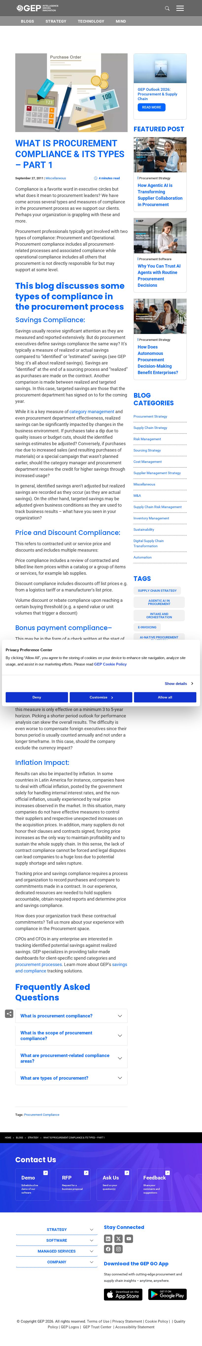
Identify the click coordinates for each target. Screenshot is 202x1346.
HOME (8, 1137)
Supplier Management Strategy (157, 473)
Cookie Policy (156, 1321)
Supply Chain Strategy (150, 428)
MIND (121, 21)
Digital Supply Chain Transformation (149, 543)
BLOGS (27, 21)
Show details (176, 683)
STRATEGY (33, 1137)
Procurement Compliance (41, 1115)
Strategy (56, 21)
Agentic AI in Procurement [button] (159, 602)
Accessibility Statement (134, 1327)
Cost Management (148, 462)
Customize (98, 697)
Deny (37, 697)
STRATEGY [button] (57, 1229)
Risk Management (147, 439)
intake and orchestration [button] (159, 615)
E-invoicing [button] (147, 627)
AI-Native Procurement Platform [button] (159, 638)
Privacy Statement (127, 1321)
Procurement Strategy (154, 178)
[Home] (37, 8)
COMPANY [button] (56, 1262)
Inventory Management (151, 518)
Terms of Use (98, 1321)
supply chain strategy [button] (157, 590)
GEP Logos (70, 1327)
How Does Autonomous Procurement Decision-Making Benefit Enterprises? (158, 359)
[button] (180, 8)
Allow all (165, 697)
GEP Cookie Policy (110, 664)
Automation (143, 557)
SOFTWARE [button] (56, 1240)
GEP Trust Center (97, 1327)
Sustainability (144, 529)
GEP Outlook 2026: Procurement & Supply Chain (157, 94)
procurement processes (38, 964)
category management (91, 411)
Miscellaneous (56, 178)
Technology (91, 21)
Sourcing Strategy (147, 450)
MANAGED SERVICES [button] (57, 1251)
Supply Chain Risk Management (158, 507)
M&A (137, 496)
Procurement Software (155, 259)
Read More (151, 107)
